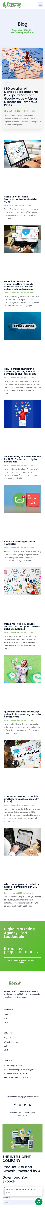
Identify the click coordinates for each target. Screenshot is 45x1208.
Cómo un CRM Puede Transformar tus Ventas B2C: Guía (20, 199)
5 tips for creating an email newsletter (19, 543)
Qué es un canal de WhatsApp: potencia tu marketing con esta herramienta (22, 714)
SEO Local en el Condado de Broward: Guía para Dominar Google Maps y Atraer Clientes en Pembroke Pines (21, 96)
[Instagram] (20, 1104)
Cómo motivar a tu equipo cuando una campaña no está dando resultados (22, 626)
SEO (8, 83)
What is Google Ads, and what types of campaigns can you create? (21, 887)
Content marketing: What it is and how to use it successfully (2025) (21, 799)
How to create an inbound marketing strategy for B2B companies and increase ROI (20, 371)
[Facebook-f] (15, 1104)
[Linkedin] (30, 1104)
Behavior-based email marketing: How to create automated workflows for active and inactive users (19, 285)
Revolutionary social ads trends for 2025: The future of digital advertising (22, 459)
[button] (40, 4)
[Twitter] (25, 1104)
